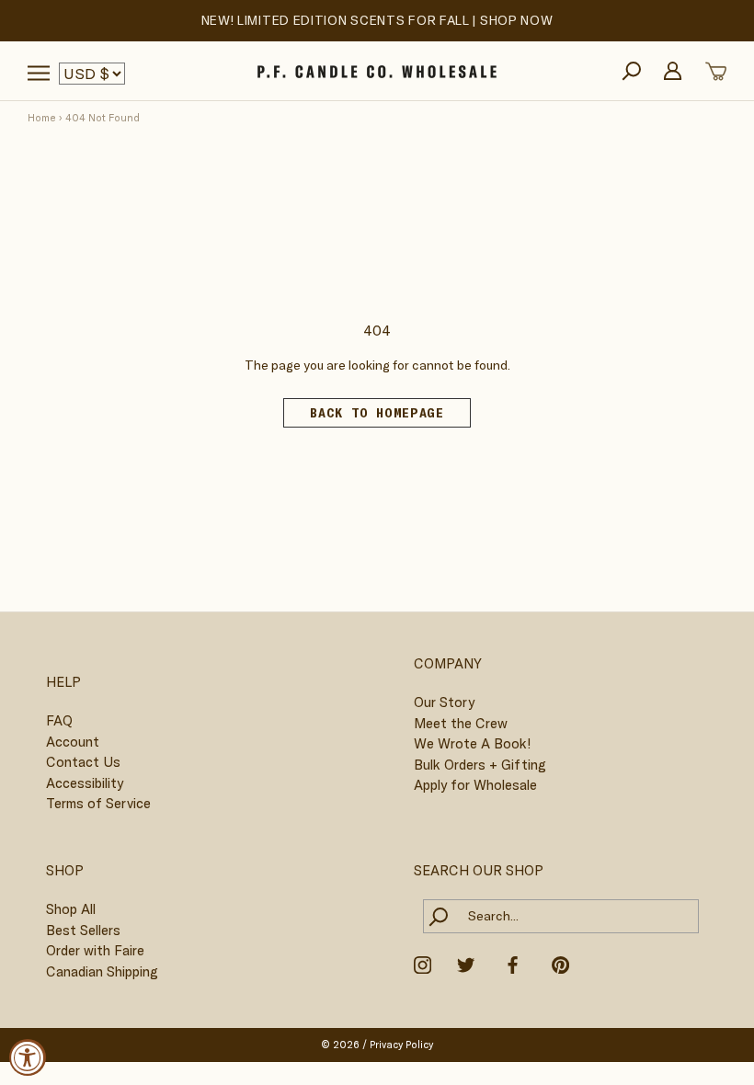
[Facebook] (512, 964)
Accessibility (84, 783)
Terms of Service (98, 803)
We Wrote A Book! (472, 743)
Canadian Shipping (102, 971)
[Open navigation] (39, 73)
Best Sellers (83, 930)
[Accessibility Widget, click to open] (27, 1057)
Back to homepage (376, 412)
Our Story (444, 702)
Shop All (71, 909)
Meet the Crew (461, 723)
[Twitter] (465, 964)
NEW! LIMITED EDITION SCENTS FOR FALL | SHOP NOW (377, 20)
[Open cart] (715, 71)
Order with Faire (95, 950)
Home (42, 117)
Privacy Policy (401, 1044)
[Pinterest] (560, 964)
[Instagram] (422, 964)
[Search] (631, 71)
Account (72, 741)
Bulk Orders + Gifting (480, 764)
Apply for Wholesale (475, 785)
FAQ (59, 720)
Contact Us (83, 762)
